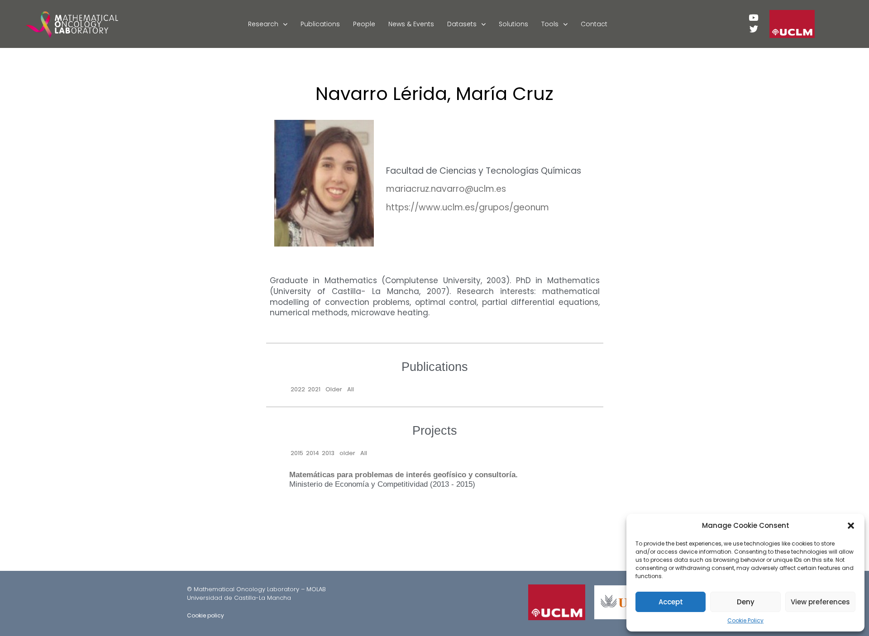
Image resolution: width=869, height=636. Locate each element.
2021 (314, 389)
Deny (745, 602)
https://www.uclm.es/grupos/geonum (467, 207)
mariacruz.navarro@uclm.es (446, 189)
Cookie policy (205, 615)
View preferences (820, 602)
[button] (850, 525)
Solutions (513, 23)
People (364, 23)
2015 (297, 453)
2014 (312, 453)
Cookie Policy (745, 620)
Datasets (462, 23)
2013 (328, 453)
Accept (671, 602)
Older (333, 389)
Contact (594, 23)
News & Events (411, 23)
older (347, 453)
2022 (298, 389)
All (350, 389)
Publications (320, 23)
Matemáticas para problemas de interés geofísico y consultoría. (403, 474)
